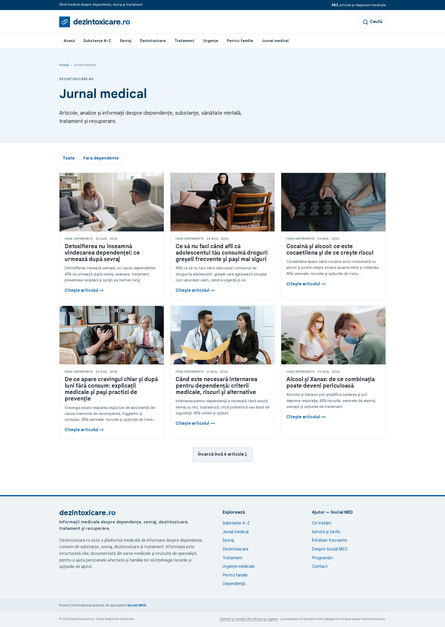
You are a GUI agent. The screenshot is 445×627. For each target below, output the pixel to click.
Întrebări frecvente (329, 540)
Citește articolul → (84, 290)
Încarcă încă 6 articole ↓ (222, 454)
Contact (320, 566)
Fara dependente (101, 158)
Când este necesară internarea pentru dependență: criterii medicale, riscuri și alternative (216, 386)
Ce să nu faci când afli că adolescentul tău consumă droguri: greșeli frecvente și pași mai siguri (222, 253)
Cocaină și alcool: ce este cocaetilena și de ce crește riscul (329, 249)
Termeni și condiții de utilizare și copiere (248, 619)
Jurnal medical (275, 40)
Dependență (233, 583)
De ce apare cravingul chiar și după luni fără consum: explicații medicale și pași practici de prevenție (111, 389)
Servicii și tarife (326, 531)
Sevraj (125, 40)
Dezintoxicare (153, 40)
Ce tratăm (321, 523)
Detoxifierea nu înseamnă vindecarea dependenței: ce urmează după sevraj (102, 253)
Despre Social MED (330, 549)
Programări (322, 558)
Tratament (184, 40)
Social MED (136, 605)
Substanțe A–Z (97, 40)
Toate (69, 158)
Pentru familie (240, 40)
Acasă (69, 40)
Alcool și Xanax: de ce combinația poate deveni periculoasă (330, 382)
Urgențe (210, 40)
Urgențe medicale (238, 566)
